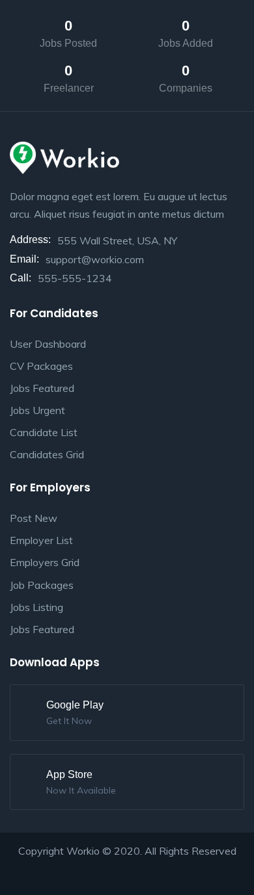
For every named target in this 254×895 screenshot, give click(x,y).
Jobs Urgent (37, 410)
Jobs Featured (42, 388)
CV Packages (41, 365)
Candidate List (44, 432)
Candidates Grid (47, 454)
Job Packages (42, 584)
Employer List (41, 540)
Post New (33, 518)
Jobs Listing (36, 607)
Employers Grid (44, 562)
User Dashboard (48, 343)
